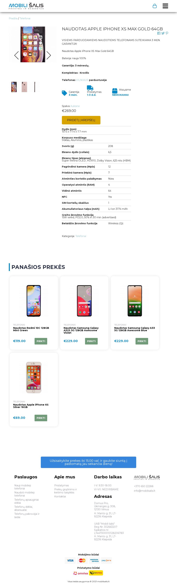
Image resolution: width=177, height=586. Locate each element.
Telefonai (80, 236)
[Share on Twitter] (163, 33)
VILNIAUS (82, 80)
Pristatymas (61, 485)
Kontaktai (60, 496)
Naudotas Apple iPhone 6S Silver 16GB (31, 406)
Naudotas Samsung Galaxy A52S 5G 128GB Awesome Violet (81, 330)
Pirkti (41, 341)
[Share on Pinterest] (167, 33)
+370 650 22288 (143, 486)
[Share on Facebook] (158, 33)
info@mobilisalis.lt (144, 490)
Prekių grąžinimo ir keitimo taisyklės (65, 491)
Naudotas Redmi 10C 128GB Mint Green (31, 329)
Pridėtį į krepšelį (81, 120)
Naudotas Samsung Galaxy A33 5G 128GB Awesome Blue (134, 329)
